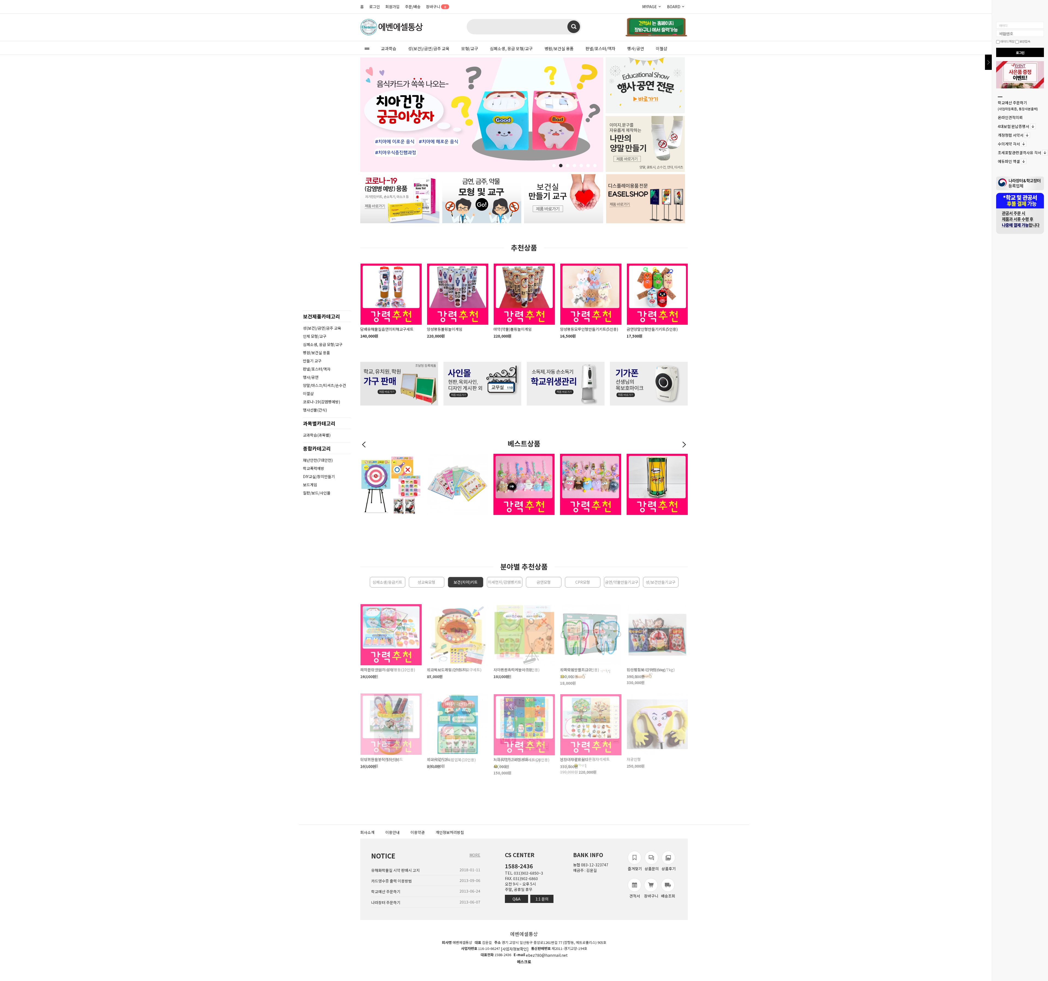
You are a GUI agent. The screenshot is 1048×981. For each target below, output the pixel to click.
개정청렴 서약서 (1010, 135)
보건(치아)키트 (466, 582)
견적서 (634, 896)
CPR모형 (582, 582)
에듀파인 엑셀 (1009, 161)
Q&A (516, 899)
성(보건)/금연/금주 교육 (428, 48)
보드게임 (310, 484)
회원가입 (392, 6)
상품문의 (652, 868)
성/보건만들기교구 (660, 582)
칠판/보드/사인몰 (317, 493)
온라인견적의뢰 (1010, 117)
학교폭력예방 (313, 468)
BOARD (674, 6)
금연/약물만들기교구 (621, 582)
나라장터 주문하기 (385, 902)
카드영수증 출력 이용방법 (391, 881)
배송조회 (668, 896)
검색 (573, 26)
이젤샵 (661, 48)
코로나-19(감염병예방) (321, 401)
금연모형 (544, 582)
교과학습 (388, 48)
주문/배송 (413, 6)
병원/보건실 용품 (559, 48)
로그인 (374, 6)
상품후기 (669, 868)
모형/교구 (469, 48)
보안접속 (1024, 41)
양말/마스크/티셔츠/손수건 (324, 385)
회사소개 (367, 832)
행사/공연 (635, 48)
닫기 (988, 62)
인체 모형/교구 (314, 336)
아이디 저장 (1007, 41)
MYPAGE (650, 6)
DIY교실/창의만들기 (319, 476)
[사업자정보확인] (515, 949)
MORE (474, 855)
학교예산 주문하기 (1018, 105)
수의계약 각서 (1009, 144)
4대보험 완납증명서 (1013, 126)
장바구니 (435, 6)
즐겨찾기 (635, 868)
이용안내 (392, 832)
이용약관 (417, 832)
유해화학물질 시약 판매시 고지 (395, 870)
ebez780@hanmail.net (547, 955)
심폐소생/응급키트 (387, 582)
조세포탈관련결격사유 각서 (1019, 152)
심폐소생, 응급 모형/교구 (511, 48)
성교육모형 (426, 582)
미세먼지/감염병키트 (504, 582)
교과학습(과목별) (317, 435)
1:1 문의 (542, 899)
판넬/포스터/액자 (600, 48)
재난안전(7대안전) (318, 460)
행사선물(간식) (315, 410)
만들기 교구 (312, 360)
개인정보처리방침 (450, 832)
